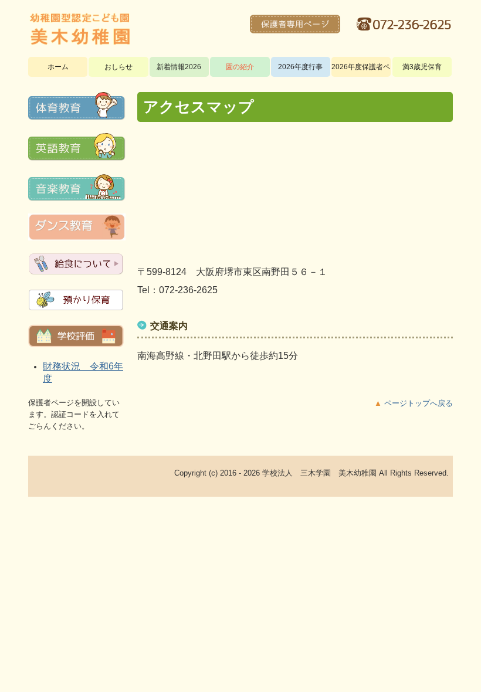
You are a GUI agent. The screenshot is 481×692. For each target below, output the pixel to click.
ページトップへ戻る (418, 403)
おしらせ (118, 67)
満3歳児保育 (422, 67)
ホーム (58, 67)
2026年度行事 (300, 67)
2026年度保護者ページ (361, 67)
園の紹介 (240, 67)
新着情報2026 (179, 67)
